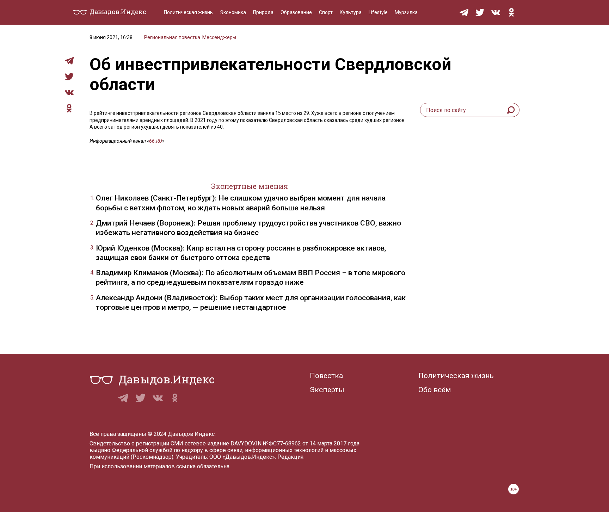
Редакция (290, 457)
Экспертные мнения (249, 186)
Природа (263, 12)
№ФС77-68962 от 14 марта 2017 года (311, 443)
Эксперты (327, 389)
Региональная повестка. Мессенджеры (190, 37)
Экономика (233, 12)
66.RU (155, 141)
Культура (351, 12)
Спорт (326, 12)
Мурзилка (406, 12)
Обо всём (434, 389)
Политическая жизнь (188, 12)
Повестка (326, 375)
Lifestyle (378, 12)
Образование (296, 12)
